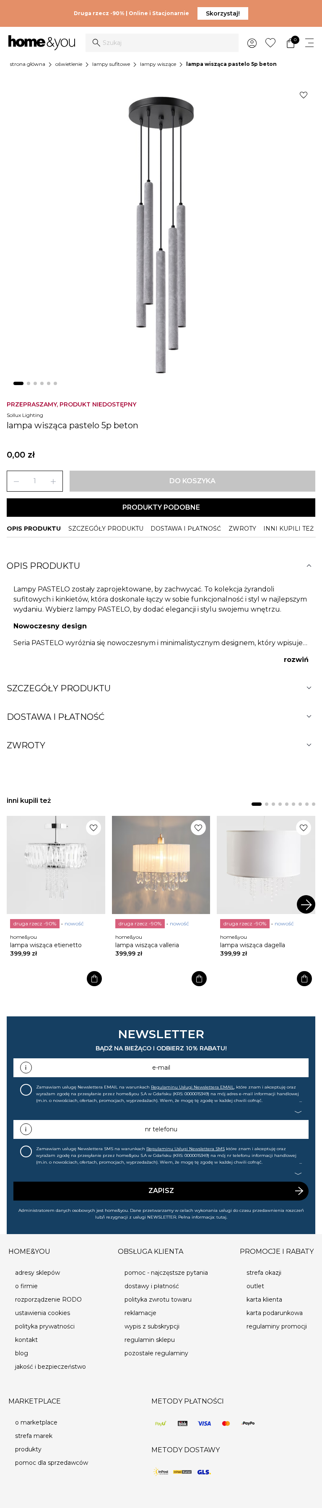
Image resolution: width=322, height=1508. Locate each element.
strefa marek (33, 1436)
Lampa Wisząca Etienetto (46, 945)
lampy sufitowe (111, 64)
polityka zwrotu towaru (158, 1299)
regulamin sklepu (150, 1340)
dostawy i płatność (152, 1286)
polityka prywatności (45, 1326)
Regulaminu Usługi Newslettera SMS (185, 1148)
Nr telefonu (161, 1129)
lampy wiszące (158, 64)
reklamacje (140, 1313)
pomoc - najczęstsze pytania (166, 1272)
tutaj (221, 1217)
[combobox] (162, 43)
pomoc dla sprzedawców (51, 1462)
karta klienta (264, 1299)
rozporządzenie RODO (48, 1299)
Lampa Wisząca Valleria (147, 945)
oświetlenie (68, 64)
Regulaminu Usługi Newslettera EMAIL (192, 1087)
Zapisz (161, 1191)
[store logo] (41, 42)
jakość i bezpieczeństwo (50, 1366)
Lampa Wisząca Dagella (252, 945)
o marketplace (36, 1422)
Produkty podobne (161, 507)
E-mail (161, 1067)
